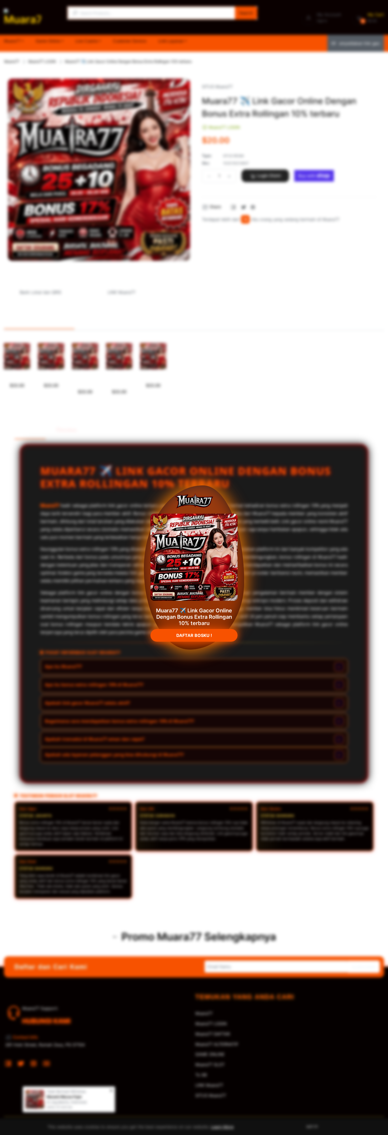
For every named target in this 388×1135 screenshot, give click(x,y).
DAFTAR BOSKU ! (194, 633)
